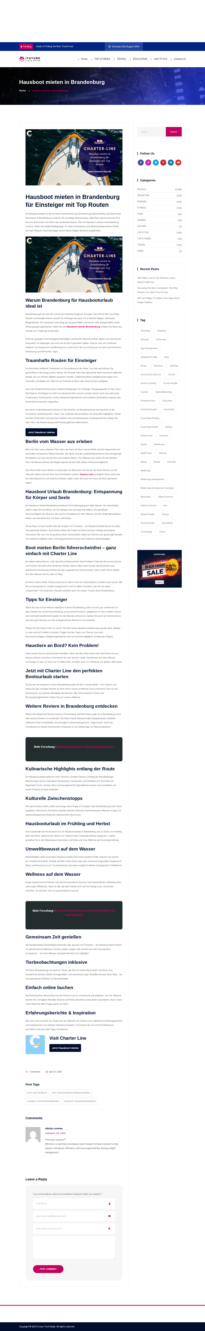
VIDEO (140, 251)
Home (84, 59)
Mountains (146, 497)
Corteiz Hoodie (170, 383)
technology (146, 532)
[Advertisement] (90, 21)
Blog (166, 357)
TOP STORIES (102, 59)
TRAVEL (121, 59)
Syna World (167, 523)
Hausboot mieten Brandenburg (83, 326)
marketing (145, 470)
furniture (164, 435)
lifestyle (171, 462)
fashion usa (146, 435)
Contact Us (180, 59)
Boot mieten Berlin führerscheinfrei (71, 1093)
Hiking (143, 462)
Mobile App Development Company (157, 488)
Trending (27, 46)
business (158, 366)
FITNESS (141, 207)
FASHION (141, 201)
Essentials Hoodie (149, 427)
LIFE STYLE (160, 59)
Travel (162, 532)
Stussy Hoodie (148, 523)
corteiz (171, 374)
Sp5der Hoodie (148, 514)
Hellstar (163, 453)
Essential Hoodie (149, 409)
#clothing (145, 331)
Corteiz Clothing (148, 383)
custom (144, 392)
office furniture (165, 497)
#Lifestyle (161, 339)
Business (141, 189)
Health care (146, 453)
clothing (174, 366)
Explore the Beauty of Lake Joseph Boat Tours (85, 746)
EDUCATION (140, 59)
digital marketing (164, 392)
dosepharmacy (148, 400)
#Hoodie (145, 339)
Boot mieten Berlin (37, 1093)
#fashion (161, 331)
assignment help (149, 357)
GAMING (141, 220)
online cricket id (148, 505)
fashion (169, 427)
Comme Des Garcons (151, 374)
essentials (169, 409)
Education (167, 400)
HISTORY (141, 226)
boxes (144, 366)
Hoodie (157, 462)
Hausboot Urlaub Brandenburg (80, 1101)
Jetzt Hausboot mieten (41, 432)
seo (165, 505)
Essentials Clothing (150, 418)
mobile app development (152, 479)
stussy (165, 514)
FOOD (140, 214)
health (144, 444)
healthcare (159, 444)
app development (149, 348)
